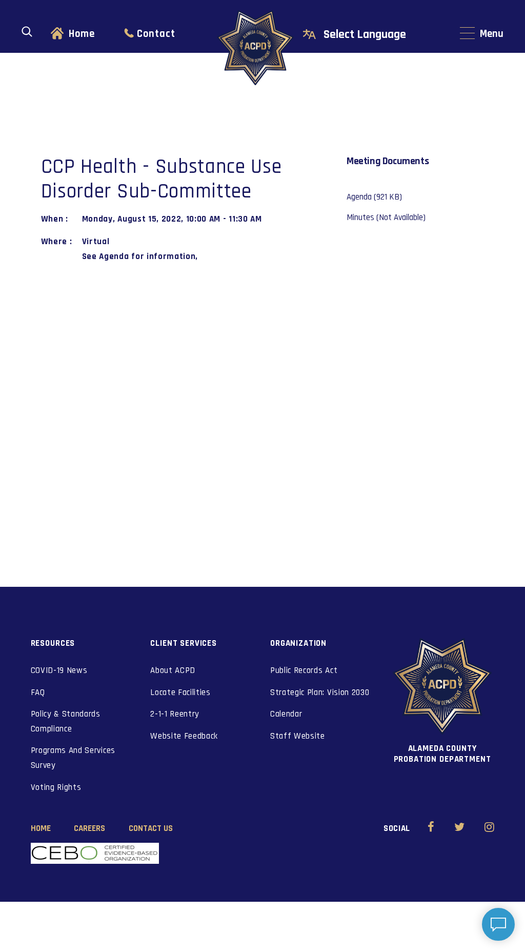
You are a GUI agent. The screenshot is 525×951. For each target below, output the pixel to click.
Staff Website (297, 736)
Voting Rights (56, 787)
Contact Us (151, 828)
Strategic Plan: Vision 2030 (319, 692)
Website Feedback (184, 736)
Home (82, 34)
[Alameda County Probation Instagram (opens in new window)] (489, 828)
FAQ (38, 692)
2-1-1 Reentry (174, 714)
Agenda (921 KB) (374, 197)
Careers (89, 828)
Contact (156, 34)
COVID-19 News (59, 670)
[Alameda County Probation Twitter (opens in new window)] (459, 828)
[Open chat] (498, 924)
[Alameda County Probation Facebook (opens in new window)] (431, 828)
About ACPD (172, 670)
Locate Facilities (180, 692)
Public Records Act (303, 670)
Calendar (286, 714)
